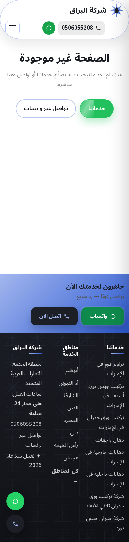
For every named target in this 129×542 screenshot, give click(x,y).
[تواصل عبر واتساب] (48, 28)
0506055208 (26, 424)
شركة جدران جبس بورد (105, 523)
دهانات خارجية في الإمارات (104, 457)
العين (72, 408)
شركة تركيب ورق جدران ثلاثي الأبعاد (105, 501)
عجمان (71, 457)
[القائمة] (12, 28)
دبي (74, 432)
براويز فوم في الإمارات (110, 368)
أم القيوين (68, 383)
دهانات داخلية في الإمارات (105, 479)
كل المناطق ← (65, 475)
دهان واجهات (109, 440)
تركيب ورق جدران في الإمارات (105, 422)
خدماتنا (96, 108)
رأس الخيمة (66, 445)
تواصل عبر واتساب (46, 108)
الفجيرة (71, 420)
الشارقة (70, 395)
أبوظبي (71, 370)
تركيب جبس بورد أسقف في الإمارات (106, 396)
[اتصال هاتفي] (15, 525)
